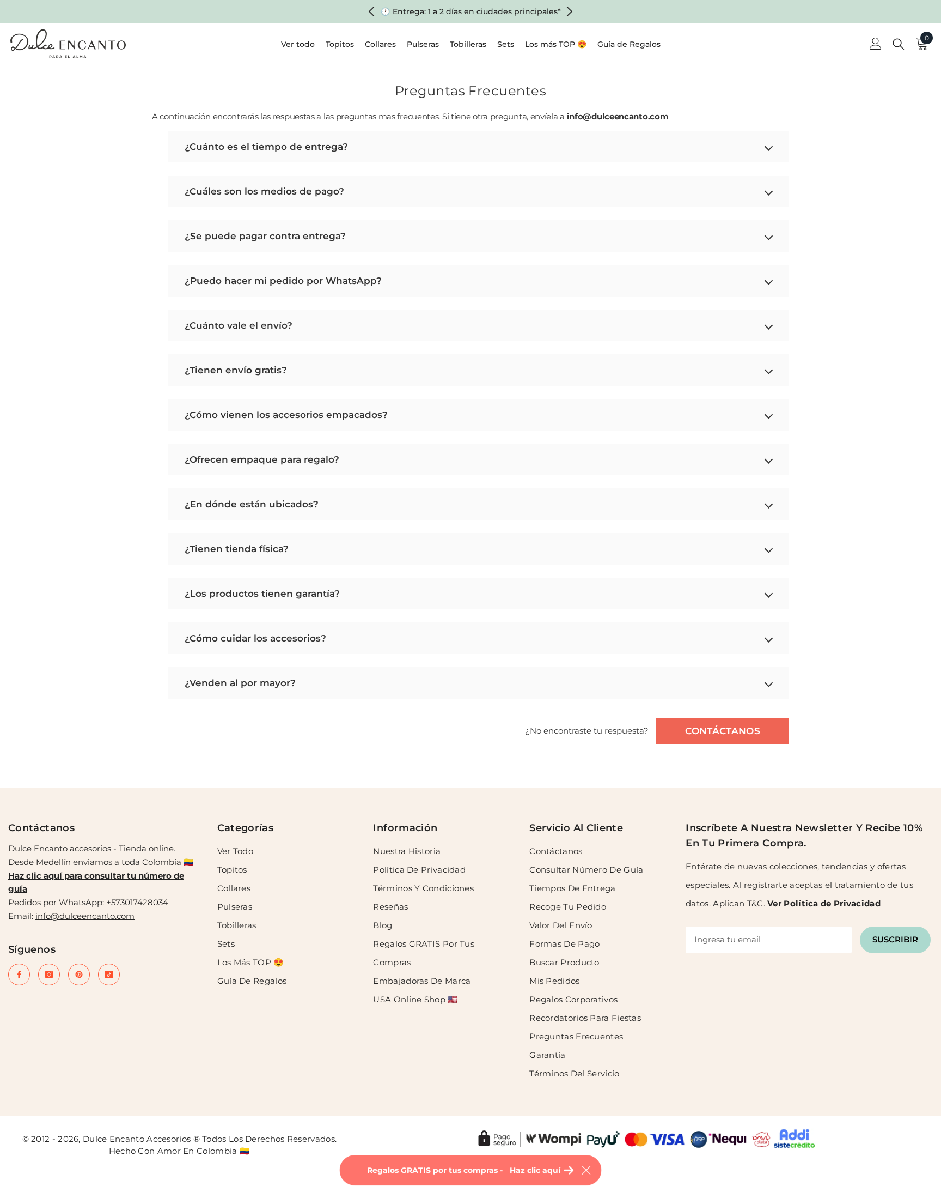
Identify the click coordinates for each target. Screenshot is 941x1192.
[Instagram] (49, 974)
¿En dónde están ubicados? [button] (252, 504)
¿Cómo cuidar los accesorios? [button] (255, 638)
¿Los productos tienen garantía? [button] (262, 593)
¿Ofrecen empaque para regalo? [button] (262, 459)
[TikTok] (109, 974)
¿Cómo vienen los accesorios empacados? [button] (286, 414)
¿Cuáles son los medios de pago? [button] (264, 191)
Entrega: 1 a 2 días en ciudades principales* (477, 11)
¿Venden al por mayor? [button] (240, 682)
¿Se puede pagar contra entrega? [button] (265, 236)
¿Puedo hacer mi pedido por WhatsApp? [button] (283, 280)
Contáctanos (722, 730)
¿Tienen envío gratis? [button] (236, 370)
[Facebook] (19, 974)
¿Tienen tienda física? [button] (237, 548)
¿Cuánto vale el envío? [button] (238, 325)
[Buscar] (898, 43)
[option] (471, 11)
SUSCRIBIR (895, 939)
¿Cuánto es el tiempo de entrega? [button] (266, 146)
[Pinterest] (79, 974)
